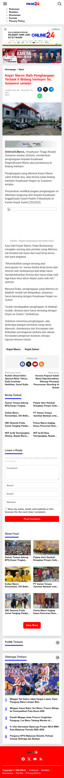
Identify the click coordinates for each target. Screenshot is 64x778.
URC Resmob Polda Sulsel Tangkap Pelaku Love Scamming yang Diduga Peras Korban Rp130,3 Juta (16, 424)
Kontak (19, 773)
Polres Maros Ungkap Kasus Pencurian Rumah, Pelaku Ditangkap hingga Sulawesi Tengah (46, 424)
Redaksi (46, 770)
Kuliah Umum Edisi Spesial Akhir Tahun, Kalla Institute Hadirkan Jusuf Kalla (16, 378)
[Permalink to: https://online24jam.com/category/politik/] (58, 643)
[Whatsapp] (39, 95)
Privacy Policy (33, 773)
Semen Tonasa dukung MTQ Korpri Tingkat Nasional (16, 404)
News (7, 95)
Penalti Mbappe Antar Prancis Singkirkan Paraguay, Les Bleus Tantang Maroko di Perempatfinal (31, 719)
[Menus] (5, 4)
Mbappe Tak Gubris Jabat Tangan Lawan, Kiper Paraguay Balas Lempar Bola (34, 700)
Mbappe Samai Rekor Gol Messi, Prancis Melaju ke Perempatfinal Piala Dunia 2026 (34, 709)
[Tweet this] (45, 89)
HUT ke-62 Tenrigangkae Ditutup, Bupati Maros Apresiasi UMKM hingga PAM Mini (17, 434)
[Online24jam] (33, 3)
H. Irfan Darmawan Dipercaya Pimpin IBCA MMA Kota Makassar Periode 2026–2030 (34, 728)
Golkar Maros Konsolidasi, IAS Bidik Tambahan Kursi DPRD (16, 414)
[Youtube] (35, 364)
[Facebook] (22, 364)
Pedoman (34, 770)
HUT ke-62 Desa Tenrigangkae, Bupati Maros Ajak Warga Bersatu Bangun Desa (44, 434)
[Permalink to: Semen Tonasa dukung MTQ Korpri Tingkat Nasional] (18, 547)
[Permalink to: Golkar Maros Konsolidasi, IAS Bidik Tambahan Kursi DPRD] (18, 574)
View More (32, 625)
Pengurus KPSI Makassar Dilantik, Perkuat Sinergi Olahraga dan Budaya (31, 737)
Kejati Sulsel (32, 349)
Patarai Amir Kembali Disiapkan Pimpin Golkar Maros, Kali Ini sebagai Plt (46, 404)
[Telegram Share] (51, 89)
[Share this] (39, 89)
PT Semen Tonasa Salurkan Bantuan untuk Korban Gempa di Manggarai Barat (45, 414)
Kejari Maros (14, 349)
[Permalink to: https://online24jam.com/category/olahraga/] (58, 658)
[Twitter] (28, 364)
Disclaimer (7, 773)
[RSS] (41, 364)
